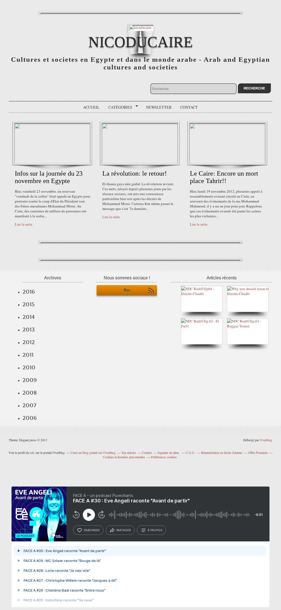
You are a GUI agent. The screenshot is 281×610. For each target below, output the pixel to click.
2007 (29, 405)
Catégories (118, 107)
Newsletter (159, 107)
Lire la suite (23, 224)
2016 (29, 291)
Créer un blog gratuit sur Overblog (93, 452)
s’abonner (92, 530)
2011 (28, 355)
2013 (29, 329)
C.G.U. (190, 452)
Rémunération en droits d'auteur (221, 452)
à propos (155, 530)
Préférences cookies (164, 457)
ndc (32, 452)
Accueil (91, 107)
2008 (30, 392)
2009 (30, 380)
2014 (29, 317)
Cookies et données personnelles (124, 457)
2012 (29, 342)
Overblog (266, 440)
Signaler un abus (169, 452)
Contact (189, 107)
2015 (29, 304)
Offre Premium (258, 452)
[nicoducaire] (140, 27)
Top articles (128, 452)
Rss (127, 290)
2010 (29, 367)
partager (123, 530)
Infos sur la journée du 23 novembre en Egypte (49, 177)
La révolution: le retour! (134, 173)
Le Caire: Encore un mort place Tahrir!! (224, 177)
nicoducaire (140, 41)
